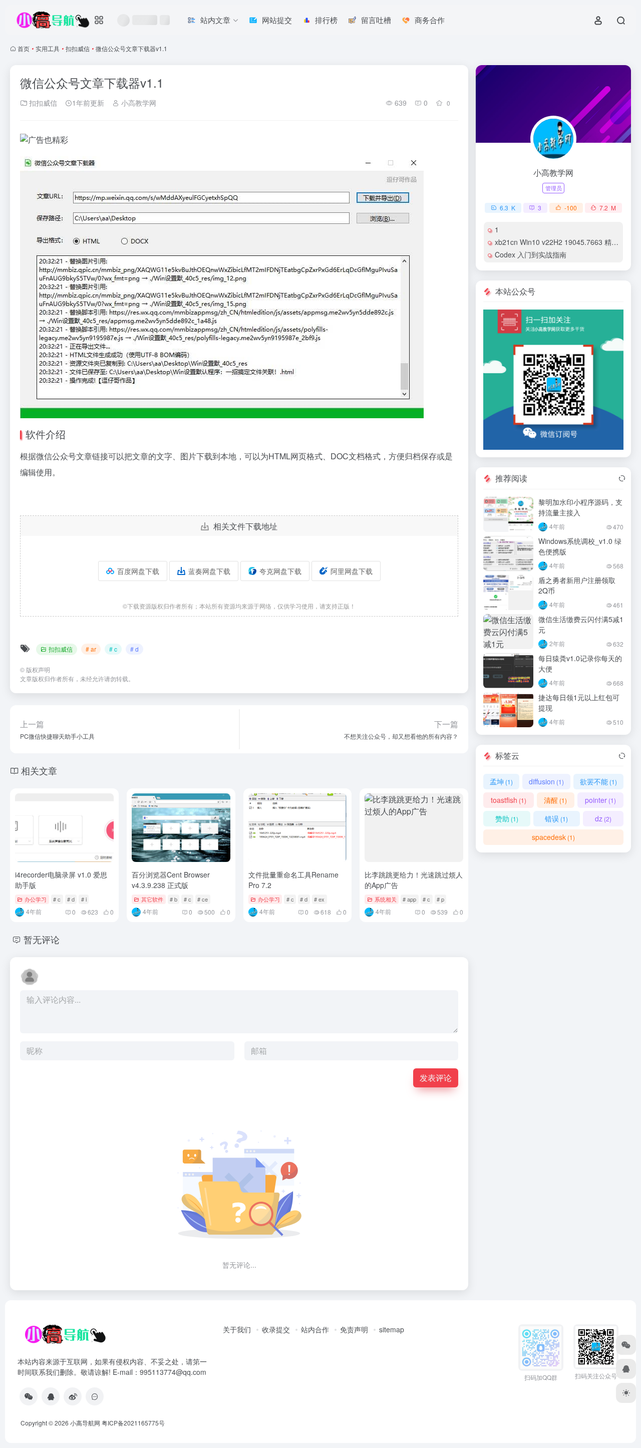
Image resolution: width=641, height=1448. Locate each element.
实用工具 (48, 48)
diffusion (546, 781)
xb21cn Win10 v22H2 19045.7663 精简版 (560, 242)
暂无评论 (42, 939)
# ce (202, 899)
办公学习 (36, 899)
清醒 (555, 800)
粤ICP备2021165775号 (133, 1422)
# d (134, 649)
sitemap (391, 1329)
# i (84, 899)
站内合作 (315, 1329)
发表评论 (436, 1077)
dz (603, 818)
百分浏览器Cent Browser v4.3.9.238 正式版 (171, 880)
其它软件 (152, 899)
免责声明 (354, 1329)
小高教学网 (137, 103)
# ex (319, 899)
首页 (24, 48)
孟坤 (501, 781)
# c (113, 649)
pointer (600, 800)
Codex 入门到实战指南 (530, 254)
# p (440, 899)
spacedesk (553, 837)
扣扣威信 (78, 48)
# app (409, 899)
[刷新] (622, 478)
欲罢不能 (598, 781)
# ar (91, 649)
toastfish (508, 800)
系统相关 (386, 899)
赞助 (506, 818)
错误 (556, 818)
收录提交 (276, 1329)
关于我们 (237, 1329)
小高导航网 (85, 1422)
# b (173, 899)
